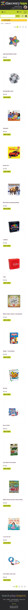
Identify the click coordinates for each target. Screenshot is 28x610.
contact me (16, 600)
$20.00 (5, 57)
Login (20, 12)
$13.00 (5, 169)
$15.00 (5, 206)
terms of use (22, 599)
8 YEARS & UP (8, 23)
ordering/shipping (14, 599)
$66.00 (5, 577)
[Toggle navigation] (25, 12)
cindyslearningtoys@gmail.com (16, 9)
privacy (11, 600)
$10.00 (5, 503)
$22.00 (5, 280)
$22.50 (5, 94)
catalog (8, 599)
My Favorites (22, 15)
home (4, 599)
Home (2, 23)
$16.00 (5, 354)
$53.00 (5, 131)
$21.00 (5, 391)
